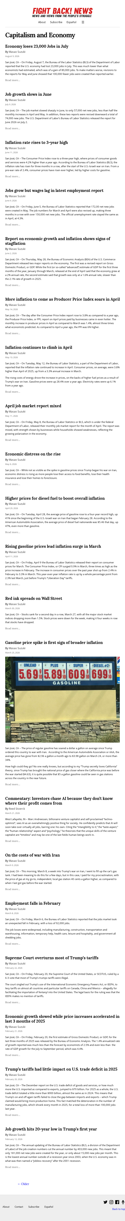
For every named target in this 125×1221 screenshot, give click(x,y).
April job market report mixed (33, 405)
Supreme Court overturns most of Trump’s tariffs (51, 957)
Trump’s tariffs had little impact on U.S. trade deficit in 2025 (61, 1069)
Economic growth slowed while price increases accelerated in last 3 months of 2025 (62, 1019)
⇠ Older (23, 1184)
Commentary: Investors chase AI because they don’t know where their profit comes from (59, 801)
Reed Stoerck (17, 808)
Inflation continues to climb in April (38, 347)
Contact (19, 1206)
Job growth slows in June (28, 94)
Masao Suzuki (17, 52)
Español (71, 22)
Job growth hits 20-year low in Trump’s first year (51, 1129)
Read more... (12, 80)
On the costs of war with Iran (32, 855)
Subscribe (56, 22)
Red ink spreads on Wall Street (33, 598)
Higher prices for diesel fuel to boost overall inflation (55, 498)
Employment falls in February (33, 903)
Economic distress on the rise (33, 454)
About (42, 22)
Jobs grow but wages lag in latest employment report (54, 190)
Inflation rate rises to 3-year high (36, 142)
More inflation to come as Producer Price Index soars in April (62, 299)
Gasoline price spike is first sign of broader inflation (54, 642)
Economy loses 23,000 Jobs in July (36, 46)
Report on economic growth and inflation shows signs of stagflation (57, 241)
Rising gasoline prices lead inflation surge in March (53, 546)
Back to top (118, 1209)
